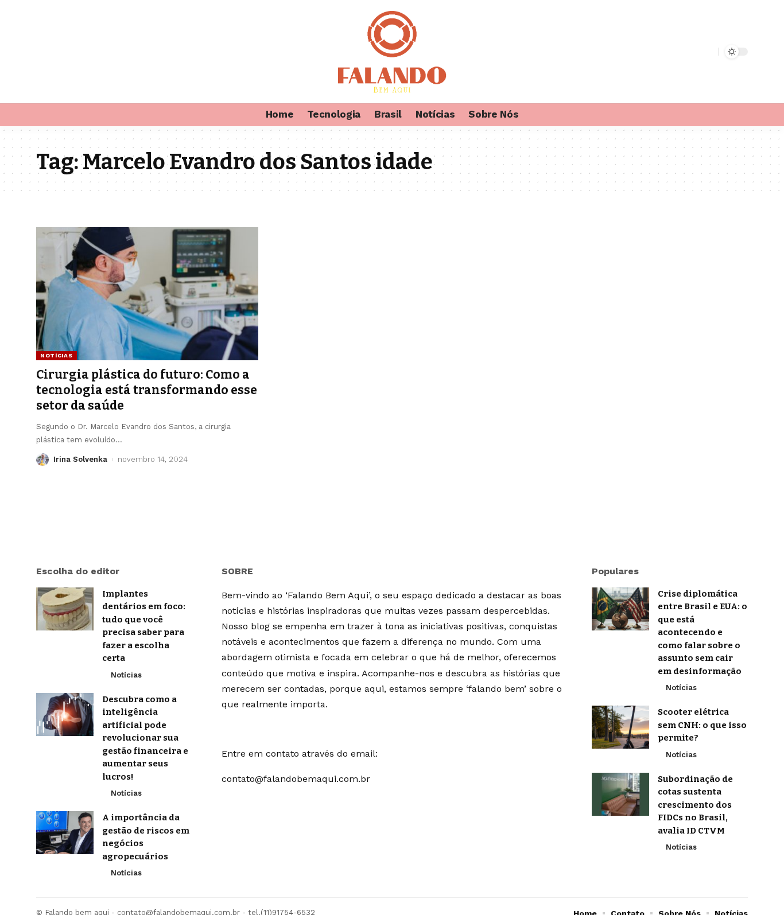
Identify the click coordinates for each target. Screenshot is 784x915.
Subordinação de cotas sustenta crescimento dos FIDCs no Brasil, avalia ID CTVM (695, 805)
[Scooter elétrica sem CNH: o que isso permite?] (620, 727)
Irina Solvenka (80, 459)
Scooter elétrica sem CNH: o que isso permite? (702, 725)
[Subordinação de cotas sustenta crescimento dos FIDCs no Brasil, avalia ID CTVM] (620, 794)
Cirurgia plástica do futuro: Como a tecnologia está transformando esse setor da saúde (146, 390)
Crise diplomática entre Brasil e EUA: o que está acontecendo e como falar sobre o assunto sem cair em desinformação (702, 632)
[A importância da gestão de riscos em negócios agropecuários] (65, 832)
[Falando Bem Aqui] (392, 52)
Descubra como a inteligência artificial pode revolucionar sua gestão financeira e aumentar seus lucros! (145, 738)
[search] (708, 51)
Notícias (56, 355)
